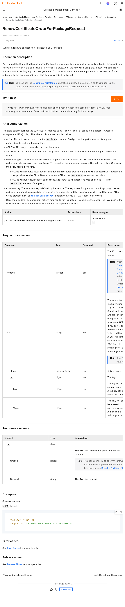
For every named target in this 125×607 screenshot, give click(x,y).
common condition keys (43, 195)
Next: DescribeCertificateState (108, 574)
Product (117, 40)
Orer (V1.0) (111, 17)
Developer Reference (54, 17)
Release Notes (14, 564)
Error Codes (13, 547)
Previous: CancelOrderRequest (17, 574)
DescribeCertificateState (45, 82)
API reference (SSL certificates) (79, 17)
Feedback (67, 589)
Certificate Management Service (28, 17)
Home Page (7, 17)
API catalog (99, 17)
